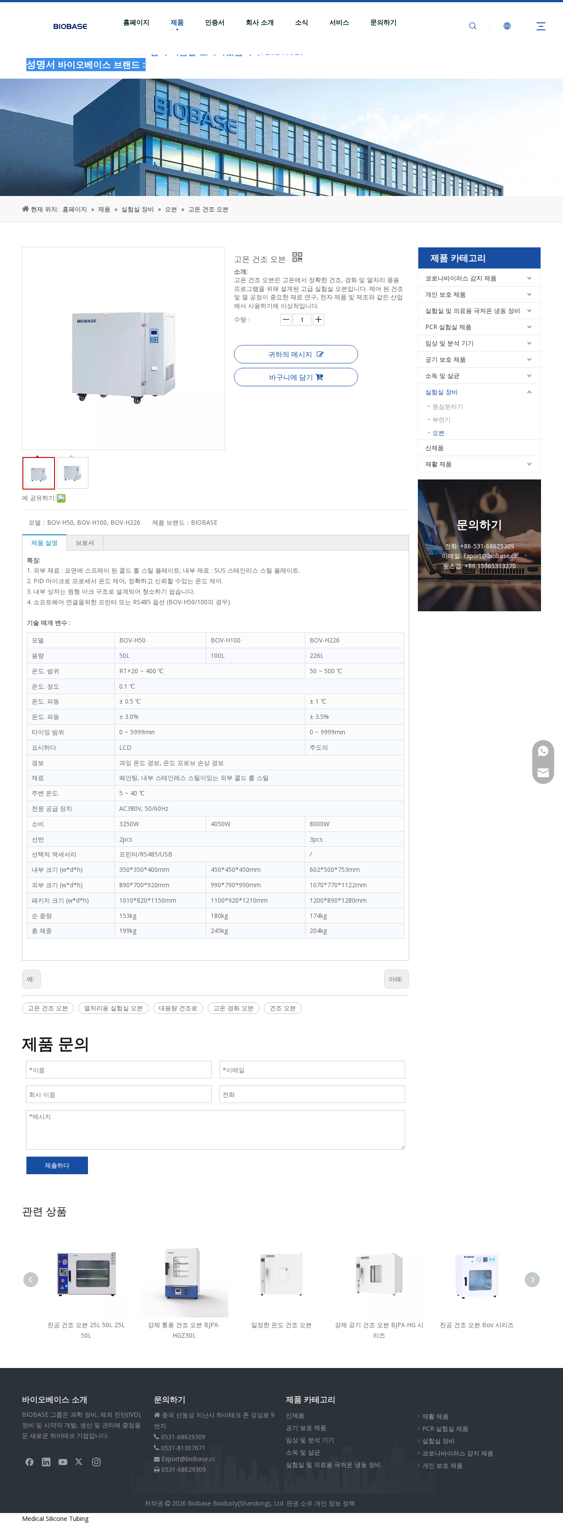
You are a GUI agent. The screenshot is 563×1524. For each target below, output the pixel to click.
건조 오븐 (283, 1008)
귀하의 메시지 (290, 354)
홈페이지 (136, 22)
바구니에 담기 (291, 377)
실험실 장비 (441, 392)
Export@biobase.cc (188, 1459)
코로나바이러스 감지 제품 (461, 278)
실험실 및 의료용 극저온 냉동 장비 (472, 310)
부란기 (441, 419)
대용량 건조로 (178, 1008)
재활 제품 (438, 464)
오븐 (438, 432)
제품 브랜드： (171, 522)
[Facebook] (29, 1462)
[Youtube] (63, 1462)
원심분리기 (447, 406)
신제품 (434, 447)
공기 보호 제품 (445, 359)
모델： (38, 522)
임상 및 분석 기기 (449, 343)
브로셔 (85, 542)
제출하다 (57, 1165)
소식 (301, 22)
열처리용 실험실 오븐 (113, 1008)
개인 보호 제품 (445, 294)
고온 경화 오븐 (233, 1008)
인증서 (215, 22)
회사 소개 (260, 22)
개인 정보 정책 (334, 1503)
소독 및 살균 (442, 375)
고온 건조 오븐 (48, 1008)
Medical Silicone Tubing (55, 1518)
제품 (177, 22)
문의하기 (383, 22)
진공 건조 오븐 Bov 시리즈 (477, 1325)
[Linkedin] (46, 1462)
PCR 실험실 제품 (448, 327)
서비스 (339, 22)
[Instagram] (96, 1462)
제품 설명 (44, 542)
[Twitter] (80, 1462)
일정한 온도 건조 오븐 (281, 1325)
